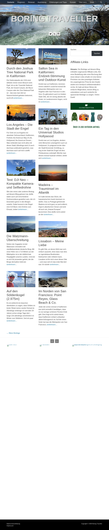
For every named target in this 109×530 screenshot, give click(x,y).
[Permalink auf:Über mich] (22, 424)
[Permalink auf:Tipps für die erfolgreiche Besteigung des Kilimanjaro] (87, 424)
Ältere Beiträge (13, 333)
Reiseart (31, 2)
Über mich (83, 2)
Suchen (73, 49)
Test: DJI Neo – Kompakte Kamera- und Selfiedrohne (20, 183)
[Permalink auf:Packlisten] (54, 424)
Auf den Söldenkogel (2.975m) (15, 295)
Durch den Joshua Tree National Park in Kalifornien (20, 72)
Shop (92, 2)
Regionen (21, 2)
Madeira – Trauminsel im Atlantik (49, 188)
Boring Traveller (54, 18)
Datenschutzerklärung (13, 523)
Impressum (10, 526)
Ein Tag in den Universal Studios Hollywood (51, 132)
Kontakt (73, 2)
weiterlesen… (18, 98)
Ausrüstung (42, 2)
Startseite (10, 2)
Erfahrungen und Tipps (58, 2)
